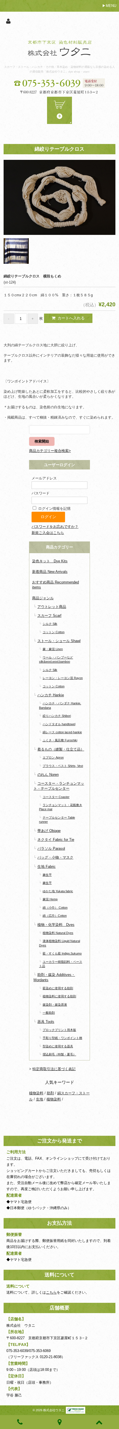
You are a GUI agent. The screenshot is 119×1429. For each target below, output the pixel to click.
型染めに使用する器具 (58, 1046)
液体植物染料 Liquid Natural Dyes (59, 943)
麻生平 (47, 874)
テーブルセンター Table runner (57, 819)
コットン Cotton (53, 632)
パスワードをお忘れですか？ (55, 527)
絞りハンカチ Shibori (57, 715)
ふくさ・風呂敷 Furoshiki (60, 740)
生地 (39, 1099)
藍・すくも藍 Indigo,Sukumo (62, 953)
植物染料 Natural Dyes (58, 933)
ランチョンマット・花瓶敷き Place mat (60, 807)
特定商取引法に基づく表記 (54, 1069)
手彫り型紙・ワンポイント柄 (62, 1038)
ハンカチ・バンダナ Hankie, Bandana (60, 705)
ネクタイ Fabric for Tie (55, 839)
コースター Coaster (56, 797)
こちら (51, 1292)
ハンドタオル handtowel (59, 724)
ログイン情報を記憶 (54, 508)
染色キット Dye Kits (50, 561)
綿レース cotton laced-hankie (62, 732)
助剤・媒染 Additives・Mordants (54, 977)
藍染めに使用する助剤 (58, 988)
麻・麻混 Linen (53, 649)
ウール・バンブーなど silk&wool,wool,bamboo (56, 659)
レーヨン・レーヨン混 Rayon (63, 678)
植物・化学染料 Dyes (55, 925)
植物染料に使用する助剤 (59, 996)
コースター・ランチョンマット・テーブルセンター (58, 786)
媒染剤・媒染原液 (55, 1004)
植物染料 (36, 1093)
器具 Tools (45, 1022)
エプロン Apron (53, 757)
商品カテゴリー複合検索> (50, 451)
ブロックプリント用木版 (59, 1030)
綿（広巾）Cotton (55, 915)
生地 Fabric (46, 866)
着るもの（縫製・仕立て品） (60, 749)
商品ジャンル (43, 598)
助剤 (50, 1093)
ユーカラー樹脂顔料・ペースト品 (60, 964)
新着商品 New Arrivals (50, 572)
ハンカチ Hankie (50, 695)
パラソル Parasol (51, 848)
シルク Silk (50, 623)
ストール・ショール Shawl (59, 641)
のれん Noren (48, 774)
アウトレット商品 (51, 607)
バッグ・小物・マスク (55, 857)
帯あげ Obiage (49, 831)
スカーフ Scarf (49, 615)
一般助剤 (49, 1012)
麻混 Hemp (50, 899)
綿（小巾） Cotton (55, 907)
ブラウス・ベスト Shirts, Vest (63, 765)
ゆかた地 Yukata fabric (58, 891)
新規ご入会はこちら (48, 533)
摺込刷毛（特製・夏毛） (59, 1054)
